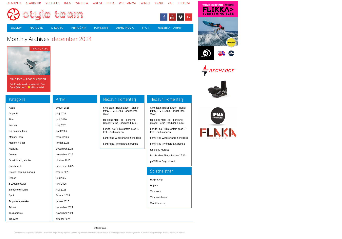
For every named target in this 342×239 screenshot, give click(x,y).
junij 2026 (61, 119)
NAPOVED (36, 27)
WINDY (145, 3)
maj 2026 (61, 125)
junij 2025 (61, 183)
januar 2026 (62, 142)
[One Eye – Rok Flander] (28, 74)
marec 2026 (62, 137)
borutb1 (107, 129)
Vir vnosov (156, 191)
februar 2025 (63, 195)
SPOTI (146, 27)
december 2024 (64, 207)
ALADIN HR (33, 3)
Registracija (156, 179)
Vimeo (180, 17)
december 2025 (64, 148)
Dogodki (13, 113)
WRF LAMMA (127, 3)
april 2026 (61, 131)
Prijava (154, 185)
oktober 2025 (63, 160)
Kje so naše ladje (18, 131)
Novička (13, 148)
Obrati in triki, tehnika (20, 160)
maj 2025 (61, 189)
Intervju (13, 125)
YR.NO (159, 3)
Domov (16, 27)
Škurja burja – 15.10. (175, 155)
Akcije (12, 107)
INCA (67, 3)
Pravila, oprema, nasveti (22, 172)
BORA (110, 3)
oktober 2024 (63, 219)
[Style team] (45, 19)
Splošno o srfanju (18, 189)
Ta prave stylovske (19, 201)
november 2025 (64, 154)
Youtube (172, 17)
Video (45, 48)
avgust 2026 (62, 107)
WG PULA (81, 3)
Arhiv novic (125, 27)
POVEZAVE (101, 27)
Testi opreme (16, 213)
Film (11, 119)
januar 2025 (62, 201)
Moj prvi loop (16, 137)
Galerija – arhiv (170, 27)
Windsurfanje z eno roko (128, 138)
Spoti (11, 195)
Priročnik (78, 27)
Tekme (12, 207)
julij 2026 (61, 113)
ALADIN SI (14, 3)
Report (36, 48)
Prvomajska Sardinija (126, 143)
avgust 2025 (62, 172)
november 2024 (64, 213)
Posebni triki (15, 166)
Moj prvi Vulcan (17, 142)
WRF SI (97, 3)
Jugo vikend (168, 161)
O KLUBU (57, 27)
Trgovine (13, 219)
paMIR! (107, 138)
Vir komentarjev (158, 197)
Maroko (165, 149)
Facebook (163, 17)
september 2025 (65, 166)
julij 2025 (61, 178)
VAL (170, 3)
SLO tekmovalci (17, 183)
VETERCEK (52, 3)
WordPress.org (158, 203)
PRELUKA (184, 3)
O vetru (13, 154)
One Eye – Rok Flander (28, 79)
